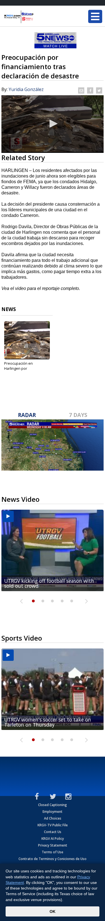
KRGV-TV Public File (53, 825)
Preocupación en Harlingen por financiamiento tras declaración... (20, 371)
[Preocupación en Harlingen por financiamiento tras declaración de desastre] (27, 340)
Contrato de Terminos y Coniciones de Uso (52, 858)
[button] (52, 123)
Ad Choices (52, 818)
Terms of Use (52, 852)
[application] (52, 124)
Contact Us (52, 831)
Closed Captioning (52, 804)
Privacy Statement (52, 845)
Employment (52, 811)
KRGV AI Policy (52, 838)
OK (52, 911)
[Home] (38, 17)
